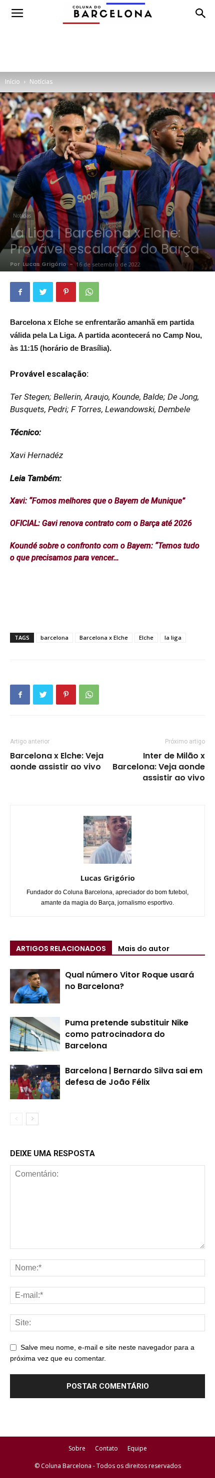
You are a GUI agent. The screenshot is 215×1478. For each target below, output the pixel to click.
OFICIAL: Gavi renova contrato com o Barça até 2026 (101, 523)
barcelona (54, 637)
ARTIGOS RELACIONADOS (61, 949)
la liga (173, 637)
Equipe (137, 1448)
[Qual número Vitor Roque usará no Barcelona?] (35, 986)
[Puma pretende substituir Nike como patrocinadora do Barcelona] (35, 1034)
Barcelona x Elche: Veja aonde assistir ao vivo (57, 761)
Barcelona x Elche (104, 637)
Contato (106, 1448)
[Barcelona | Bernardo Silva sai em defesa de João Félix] (35, 1082)
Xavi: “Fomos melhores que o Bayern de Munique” (97, 500)
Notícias (41, 81)
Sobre (77, 1448)
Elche (146, 637)
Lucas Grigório (44, 264)
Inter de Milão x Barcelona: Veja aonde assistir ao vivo (158, 766)
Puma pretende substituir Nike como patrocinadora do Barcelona (126, 1034)
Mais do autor (144, 949)
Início (12, 81)
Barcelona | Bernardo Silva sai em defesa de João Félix (133, 1076)
